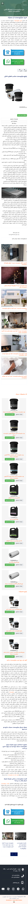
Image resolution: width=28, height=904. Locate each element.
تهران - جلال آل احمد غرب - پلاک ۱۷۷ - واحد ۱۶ (11, 870)
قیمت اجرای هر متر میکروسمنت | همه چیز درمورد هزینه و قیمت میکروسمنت (14, 354)
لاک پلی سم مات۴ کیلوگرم (14, 498)
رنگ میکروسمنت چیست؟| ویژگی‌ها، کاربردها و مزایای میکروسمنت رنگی (15, 286)
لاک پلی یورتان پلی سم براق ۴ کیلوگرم (14, 541)
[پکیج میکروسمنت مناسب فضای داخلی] (14, 93)
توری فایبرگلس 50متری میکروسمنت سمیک (14, 584)
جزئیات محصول (19, 414)
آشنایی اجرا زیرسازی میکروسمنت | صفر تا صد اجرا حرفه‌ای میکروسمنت (14, 377)
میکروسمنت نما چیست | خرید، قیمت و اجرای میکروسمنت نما (14, 309)
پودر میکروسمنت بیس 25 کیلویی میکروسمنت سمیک (14, 412)
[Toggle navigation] (2, 3)
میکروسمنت (11, 692)
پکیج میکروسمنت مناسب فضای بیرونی (14, 631)
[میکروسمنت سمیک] (25, 3)
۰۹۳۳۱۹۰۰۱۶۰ (16, 883)
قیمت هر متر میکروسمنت (13, 775)
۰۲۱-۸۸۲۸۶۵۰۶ (15, 877)
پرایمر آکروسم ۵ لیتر (14, 519)
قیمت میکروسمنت (5, 783)
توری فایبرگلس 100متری (14, 562)
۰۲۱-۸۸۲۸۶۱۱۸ (15, 875)
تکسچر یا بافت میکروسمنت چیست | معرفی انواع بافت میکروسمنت (15, 263)
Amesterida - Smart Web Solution (14, 900)
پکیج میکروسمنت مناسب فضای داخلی (14, 609)
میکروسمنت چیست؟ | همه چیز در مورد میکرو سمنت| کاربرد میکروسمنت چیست (14, 331)
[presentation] (16, 854)
